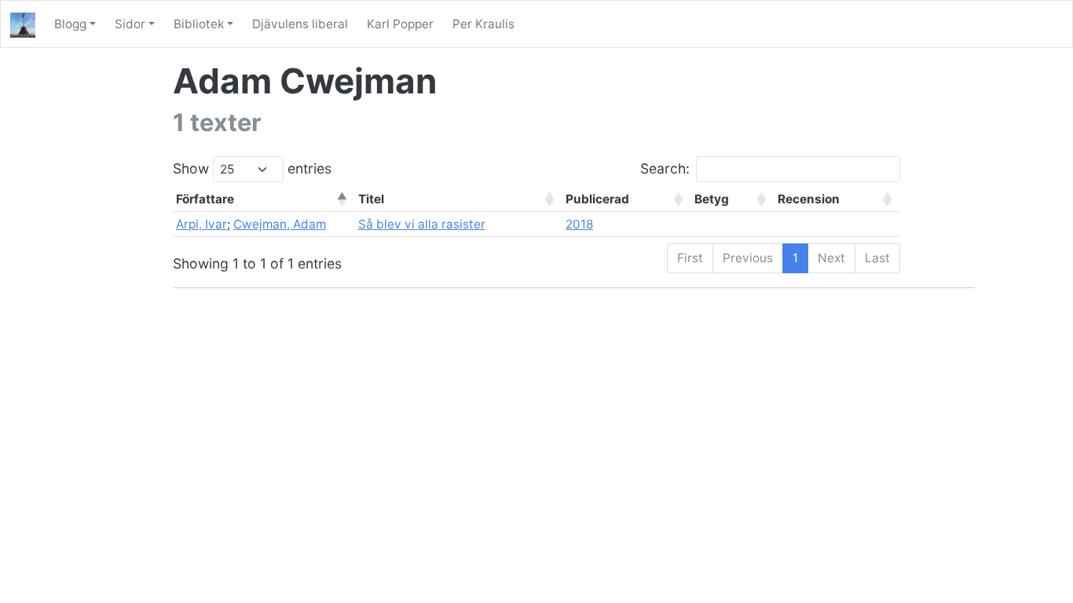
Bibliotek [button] (199, 23)
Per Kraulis (483, 23)
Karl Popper (400, 23)
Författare (205, 199)
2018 (579, 224)
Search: (665, 168)
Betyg (711, 199)
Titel (371, 199)
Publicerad (597, 199)
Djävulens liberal (300, 23)
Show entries (252, 168)
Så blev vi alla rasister (421, 224)
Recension (809, 199)
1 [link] (795, 257)
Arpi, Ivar (201, 224)
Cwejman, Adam (279, 224)
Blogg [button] (70, 23)
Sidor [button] (130, 23)
